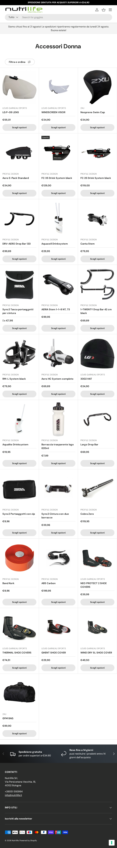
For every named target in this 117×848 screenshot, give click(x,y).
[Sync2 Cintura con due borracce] (58, 489)
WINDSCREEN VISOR (53, 112)
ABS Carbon (48, 583)
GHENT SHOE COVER (53, 652)
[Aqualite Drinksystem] (19, 419)
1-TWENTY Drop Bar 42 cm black (96, 311)
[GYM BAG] (19, 693)
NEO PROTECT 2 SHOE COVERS (93, 585)
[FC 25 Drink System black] (97, 153)
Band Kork (8, 583)
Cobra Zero (87, 513)
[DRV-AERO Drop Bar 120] (19, 219)
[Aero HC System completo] (58, 354)
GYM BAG (7, 718)
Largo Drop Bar (89, 444)
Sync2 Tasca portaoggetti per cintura (17, 311)
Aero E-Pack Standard (15, 178)
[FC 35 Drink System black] (58, 153)
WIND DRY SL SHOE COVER (96, 652)
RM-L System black (14, 378)
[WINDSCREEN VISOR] (58, 87)
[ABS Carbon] (58, 558)
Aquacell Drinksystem (54, 243)
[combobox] (58, 17)
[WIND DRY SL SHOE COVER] (97, 627)
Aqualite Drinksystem (15, 444)
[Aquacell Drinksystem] (58, 219)
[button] (103, 9)
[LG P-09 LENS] (19, 87)
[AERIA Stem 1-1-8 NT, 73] (58, 284)
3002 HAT (86, 378)
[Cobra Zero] (97, 489)
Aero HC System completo (57, 378)
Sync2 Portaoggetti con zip (18, 513)
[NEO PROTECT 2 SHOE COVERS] (97, 558)
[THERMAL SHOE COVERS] (19, 627)
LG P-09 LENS (10, 112)
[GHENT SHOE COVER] (58, 627)
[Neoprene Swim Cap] (97, 87)
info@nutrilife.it (13, 795)
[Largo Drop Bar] (97, 419)
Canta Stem (87, 243)
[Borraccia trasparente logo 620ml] (58, 419)
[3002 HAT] (97, 354)
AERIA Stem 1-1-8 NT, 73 (55, 309)
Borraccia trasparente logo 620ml (57, 446)
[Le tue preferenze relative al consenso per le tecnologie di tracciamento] (112, 843)
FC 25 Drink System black (95, 178)
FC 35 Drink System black (56, 178)
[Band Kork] (19, 558)
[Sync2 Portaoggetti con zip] (19, 489)
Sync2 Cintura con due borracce (55, 515)
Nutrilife (15, 840)
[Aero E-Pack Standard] (19, 153)
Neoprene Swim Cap (92, 112)
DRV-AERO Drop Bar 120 (16, 243)
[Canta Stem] (97, 219)
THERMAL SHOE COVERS (16, 652)
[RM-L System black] (19, 354)
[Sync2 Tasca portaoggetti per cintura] (19, 284)
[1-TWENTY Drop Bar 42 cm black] (97, 284)
